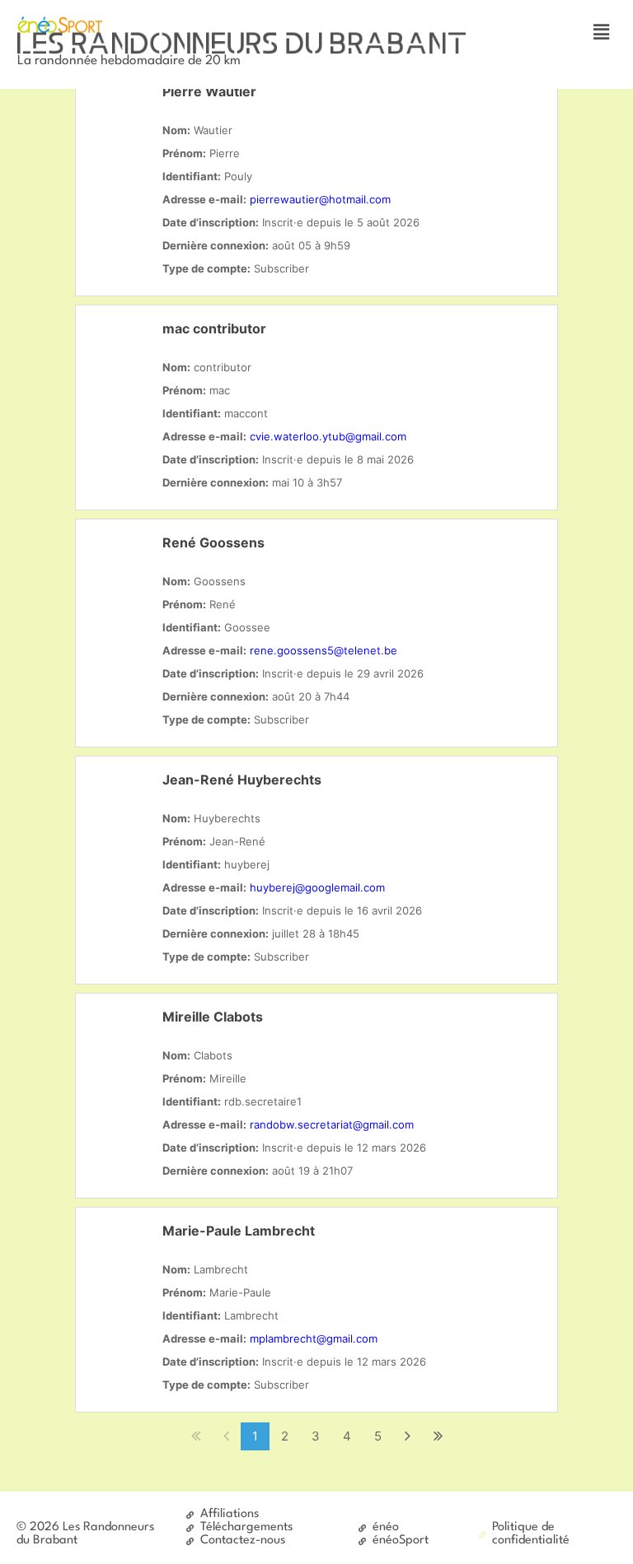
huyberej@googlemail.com (317, 887)
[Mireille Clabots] (121, 1039)
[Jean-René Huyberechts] (121, 802)
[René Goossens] (121, 565)
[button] (601, 31)
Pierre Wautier (209, 91)
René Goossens (213, 542)
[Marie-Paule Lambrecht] (121, 1253)
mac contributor (214, 328)
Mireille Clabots (212, 1016)
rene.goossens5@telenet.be (323, 650)
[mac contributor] (121, 351)
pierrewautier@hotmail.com (320, 199)
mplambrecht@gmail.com (313, 1338)
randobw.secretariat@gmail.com (332, 1124)
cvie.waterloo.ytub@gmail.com (328, 436)
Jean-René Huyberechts (241, 779)
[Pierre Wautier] (121, 114)
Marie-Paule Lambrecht (238, 1230)
